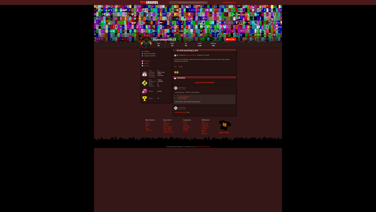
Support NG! (205, 127)
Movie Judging (167, 128)
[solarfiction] (175, 89)
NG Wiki (185, 130)
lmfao (180, 66)
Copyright (204, 133)
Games (148, 123)
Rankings (185, 128)
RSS (203, 132)
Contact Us (205, 125)
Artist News (186, 127)
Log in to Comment (204, 82)
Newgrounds (149, 2)
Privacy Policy (198, 146)
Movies (148, 125)
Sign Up (232, 2)
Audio (147, 128)
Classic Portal (167, 130)
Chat (184, 123)
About (203, 122)
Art (146, 127)
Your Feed (148, 130)
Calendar (185, 125)
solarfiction (182, 87)
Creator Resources (168, 132)
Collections (166, 123)
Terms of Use (206, 146)
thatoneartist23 (165, 39)
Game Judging (167, 127)
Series (165, 122)
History (204, 130)
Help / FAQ (205, 123)
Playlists (165, 125)
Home (147, 122)
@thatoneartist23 (180, 112)
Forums (185, 122)
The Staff (204, 128)
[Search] (206, 2)
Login (225, 2)
